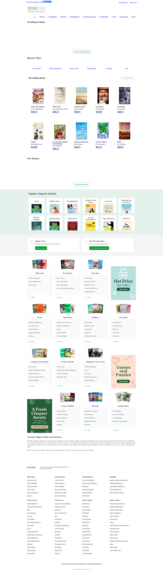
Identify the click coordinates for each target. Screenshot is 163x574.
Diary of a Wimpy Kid (61, 513)
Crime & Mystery (114, 531)
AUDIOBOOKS (75, 17)
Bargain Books (123, 406)
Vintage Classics (31, 550)
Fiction (39, 317)
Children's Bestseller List (116, 483)
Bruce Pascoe (85, 506)
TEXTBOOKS (52, 17)
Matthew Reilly (86, 531)
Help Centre (39, 2)
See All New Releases (81, 184)
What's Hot (39, 273)
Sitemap (29, 495)
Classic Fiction (114, 534)
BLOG (134, 17)
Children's (95, 317)
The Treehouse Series (60, 541)
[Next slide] (29, 46)
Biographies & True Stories (117, 503)
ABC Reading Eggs (32, 503)
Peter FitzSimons (86, 534)
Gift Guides (123, 317)
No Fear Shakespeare (32, 538)
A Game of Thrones (60, 506)
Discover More (41, 248)
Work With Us (86, 495)
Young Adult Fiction (115, 550)
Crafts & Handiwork (115, 513)
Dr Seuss (29, 516)
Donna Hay (85, 516)
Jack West (57, 522)
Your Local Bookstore (88, 480)
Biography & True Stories (95, 362)
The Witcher (58, 547)
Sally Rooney (85, 538)
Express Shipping (59, 486)
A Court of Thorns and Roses (62, 503)
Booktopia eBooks (87, 492)
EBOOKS (63, 17)
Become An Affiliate (32, 492)
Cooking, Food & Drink (39, 362)
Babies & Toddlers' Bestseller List (119, 480)
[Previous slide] (33, 46)
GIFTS (114, 17)
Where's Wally (31, 553)
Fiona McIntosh (86, 519)
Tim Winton (85, 547)
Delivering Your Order (61, 492)
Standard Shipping (60, 483)
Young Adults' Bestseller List (117, 486)
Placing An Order (32, 480)
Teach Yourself (31, 547)
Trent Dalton (85, 550)
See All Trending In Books (82, 52)
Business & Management (116, 506)
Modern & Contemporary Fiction (119, 541)
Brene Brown (85, 503)
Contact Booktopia (32, 483)
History (112, 522)
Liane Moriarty (86, 528)
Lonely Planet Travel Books (34, 534)
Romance (95, 406)
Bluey (28, 510)
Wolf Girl (57, 553)
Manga (111, 544)
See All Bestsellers (127, 78)
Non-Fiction (67, 317)
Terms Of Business (32, 486)
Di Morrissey (85, 513)
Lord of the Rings (59, 528)
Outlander (57, 534)
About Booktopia (87, 477)
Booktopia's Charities (88, 489)
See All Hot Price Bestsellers (99, 248)
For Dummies (31, 519)
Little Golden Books (32, 531)
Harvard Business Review (34, 522)
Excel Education (31, 513)
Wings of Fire (58, 550)
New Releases (67, 273)
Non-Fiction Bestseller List (117, 492)
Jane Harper (85, 525)
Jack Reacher (58, 519)
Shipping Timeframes (60, 489)
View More (32, 297)
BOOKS (42, 17)
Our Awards (85, 486)
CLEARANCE (124, 17)
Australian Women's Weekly (34, 506)
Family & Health (67, 362)
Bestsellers (95, 273)
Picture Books (113, 547)
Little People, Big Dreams (62, 525)
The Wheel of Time (60, 544)
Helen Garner (85, 522)
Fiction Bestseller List (115, 489)
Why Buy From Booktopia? (89, 483)
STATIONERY (104, 17)
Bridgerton (57, 510)
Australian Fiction (114, 528)
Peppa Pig (30, 544)
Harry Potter (30, 525)
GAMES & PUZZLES (89, 17)
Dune (56, 516)
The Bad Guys (58, 538)
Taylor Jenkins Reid (87, 544)
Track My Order (31, 2)
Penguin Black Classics (33, 541)
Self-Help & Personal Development (119, 525)
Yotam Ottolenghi (87, 553)
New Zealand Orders (60, 495)
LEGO (29, 528)
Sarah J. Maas (86, 541)
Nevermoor (58, 531)
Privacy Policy (31, 489)
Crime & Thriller (67, 406)
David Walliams (86, 510)
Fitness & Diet (114, 519)
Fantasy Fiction (114, 538)
